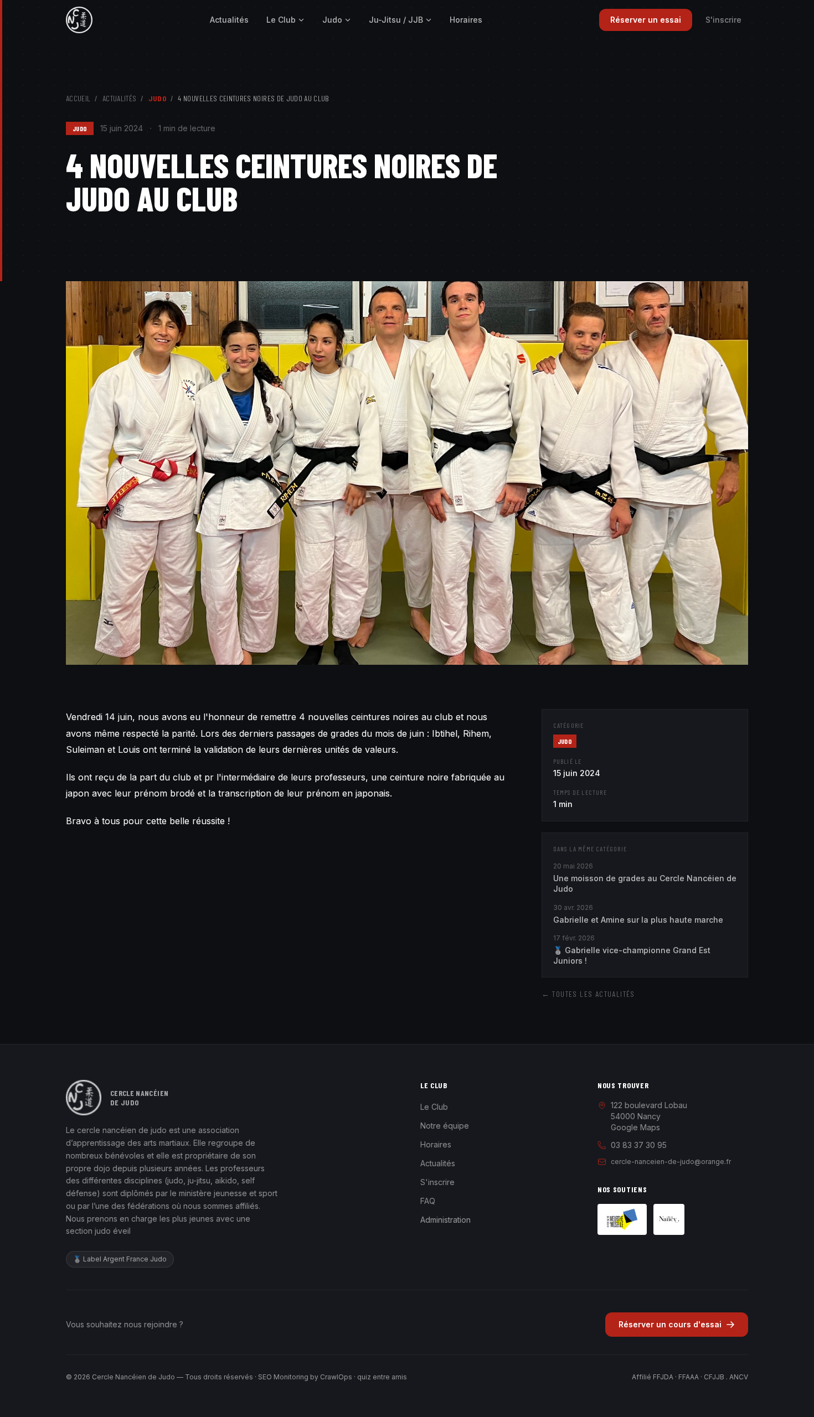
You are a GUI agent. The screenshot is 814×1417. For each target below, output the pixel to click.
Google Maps (635, 1127)
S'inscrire (723, 19)
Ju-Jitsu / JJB (396, 19)
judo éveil (113, 1230)
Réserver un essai (645, 19)
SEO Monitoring (283, 1377)
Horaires (466, 19)
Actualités (229, 19)
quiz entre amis (382, 1377)
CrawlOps (336, 1377)
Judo (332, 19)
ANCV (738, 1377)
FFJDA (663, 1377)
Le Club (281, 19)
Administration (445, 1219)
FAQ (427, 1201)
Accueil (78, 98)
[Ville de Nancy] (668, 1219)
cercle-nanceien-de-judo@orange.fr (671, 1161)
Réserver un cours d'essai (670, 1324)
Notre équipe (444, 1125)
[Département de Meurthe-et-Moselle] (622, 1219)
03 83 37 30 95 (639, 1145)
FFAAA (688, 1377)
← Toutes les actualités (588, 994)
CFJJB (714, 1377)
